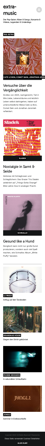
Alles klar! (22, 443)
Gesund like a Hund (18, 241)
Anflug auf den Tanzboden (14, 299)
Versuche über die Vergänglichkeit (17, 87)
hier (38, 439)
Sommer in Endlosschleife (14, 418)
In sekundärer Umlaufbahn (14, 379)
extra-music (9, 9)
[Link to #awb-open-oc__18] (39, 10)
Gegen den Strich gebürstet (15, 339)
